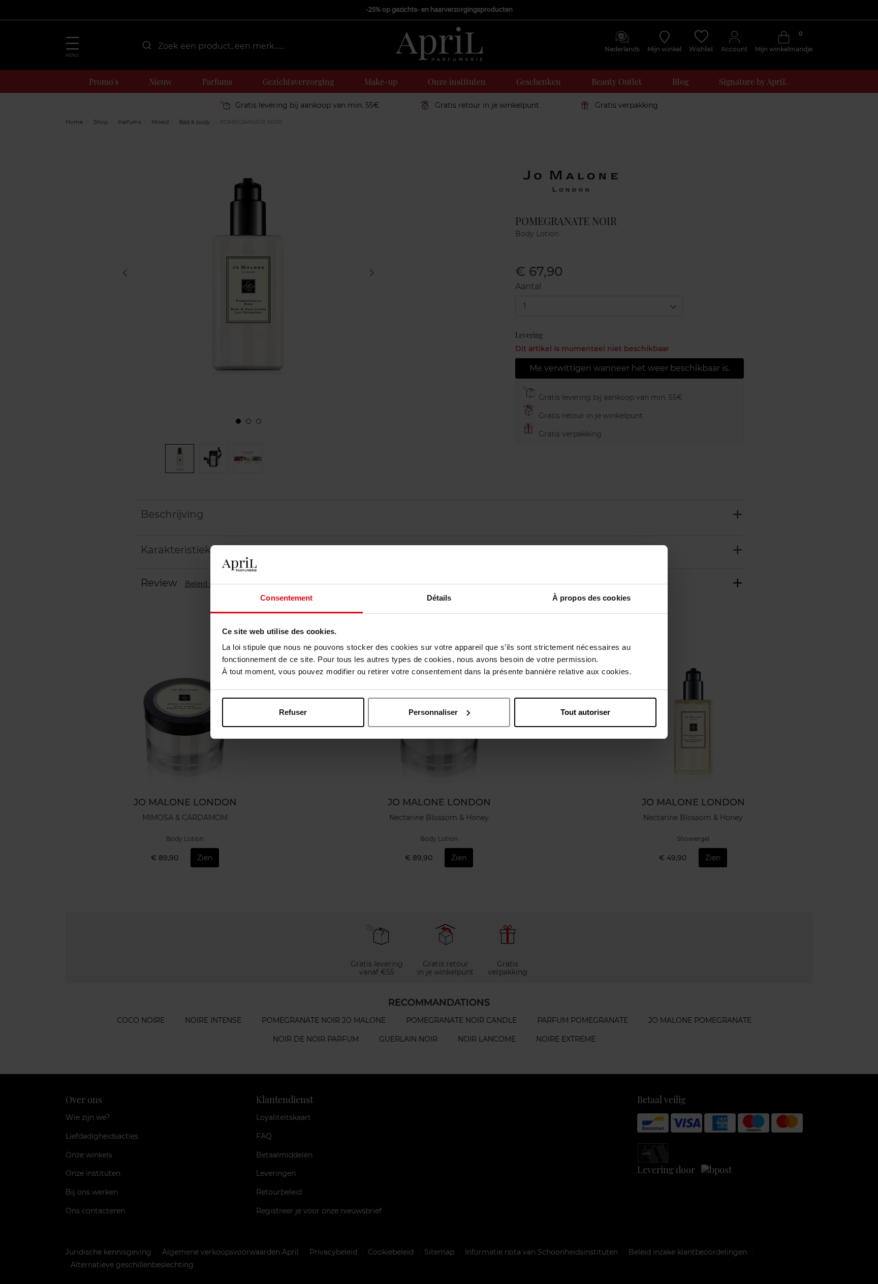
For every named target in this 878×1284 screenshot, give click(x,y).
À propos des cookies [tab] (591, 597)
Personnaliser (433, 712)
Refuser (293, 712)
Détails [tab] (439, 597)
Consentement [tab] (286, 597)
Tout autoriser (585, 712)
